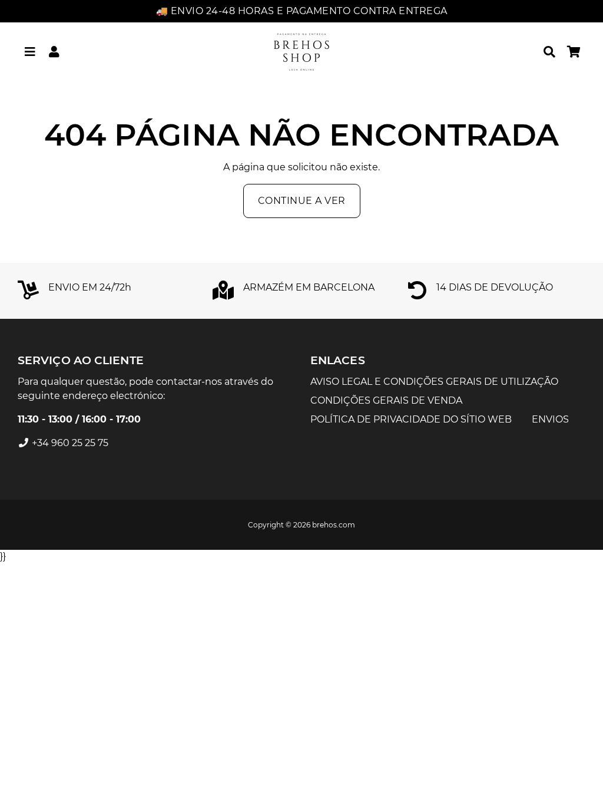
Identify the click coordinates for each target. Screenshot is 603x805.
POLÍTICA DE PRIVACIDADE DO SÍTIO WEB (411, 419)
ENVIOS (550, 419)
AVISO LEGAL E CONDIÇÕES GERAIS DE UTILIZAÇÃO (434, 381)
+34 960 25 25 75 (68, 442)
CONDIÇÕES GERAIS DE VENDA (386, 400)
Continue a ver (302, 200)
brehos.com (333, 524)
